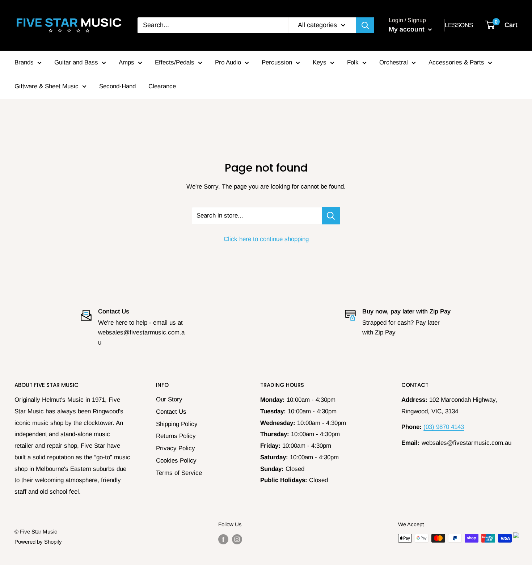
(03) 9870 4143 (443, 426)
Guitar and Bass (76, 62)
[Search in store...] (331, 215)
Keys (319, 62)
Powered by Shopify (38, 542)
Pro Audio (228, 62)
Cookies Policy (176, 460)
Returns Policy (176, 436)
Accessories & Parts (456, 62)
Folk (353, 62)
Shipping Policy (177, 424)
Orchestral (393, 62)
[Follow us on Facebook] (223, 539)
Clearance (162, 86)
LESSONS (459, 25)
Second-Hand (117, 86)
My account (407, 29)
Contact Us (171, 411)
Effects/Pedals (174, 62)
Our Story (169, 399)
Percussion (277, 62)
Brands (24, 62)
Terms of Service (179, 472)
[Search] (365, 25)
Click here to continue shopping (266, 239)
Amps (126, 62)
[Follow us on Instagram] (237, 539)
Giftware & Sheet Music (46, 86)
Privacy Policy (175, 448)
